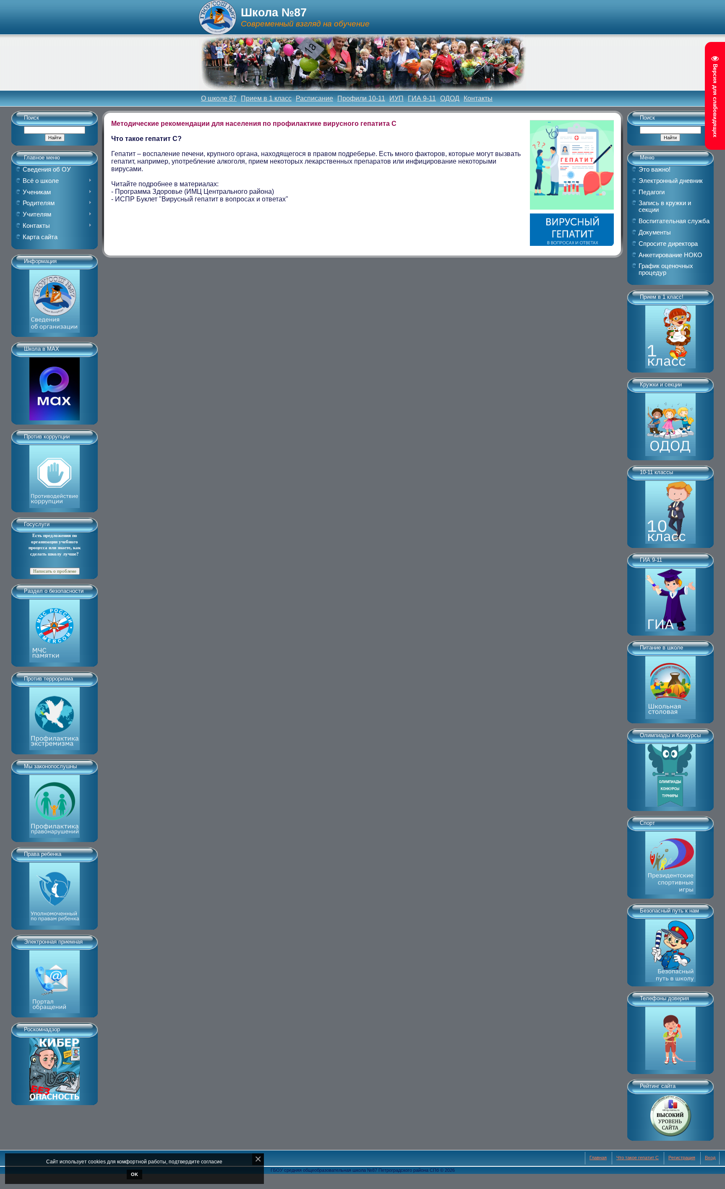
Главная (598, 1157)
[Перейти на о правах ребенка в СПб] (54, 891)
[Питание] (670, 684)
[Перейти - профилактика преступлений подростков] (54, 803)
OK (134, 1174)
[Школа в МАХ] (54, 386)
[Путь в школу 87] (670, 947)
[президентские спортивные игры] (670, 860)
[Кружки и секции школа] (670, 421)
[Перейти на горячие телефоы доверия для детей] (670, 1035)
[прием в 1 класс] (670, 334)
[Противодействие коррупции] (54, 473)
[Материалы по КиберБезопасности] (54, 1066)
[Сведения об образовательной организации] (54, 298)
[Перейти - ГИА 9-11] (670, 597)
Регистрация (681, 1157)
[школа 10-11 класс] (670, 509)
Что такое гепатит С (637, 1157)
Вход (710, 1157)
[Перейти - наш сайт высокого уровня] (670, 1112)
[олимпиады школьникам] (670, 772)
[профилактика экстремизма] (54, 715)
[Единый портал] (54, 978)
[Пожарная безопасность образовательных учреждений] (54, 628)
